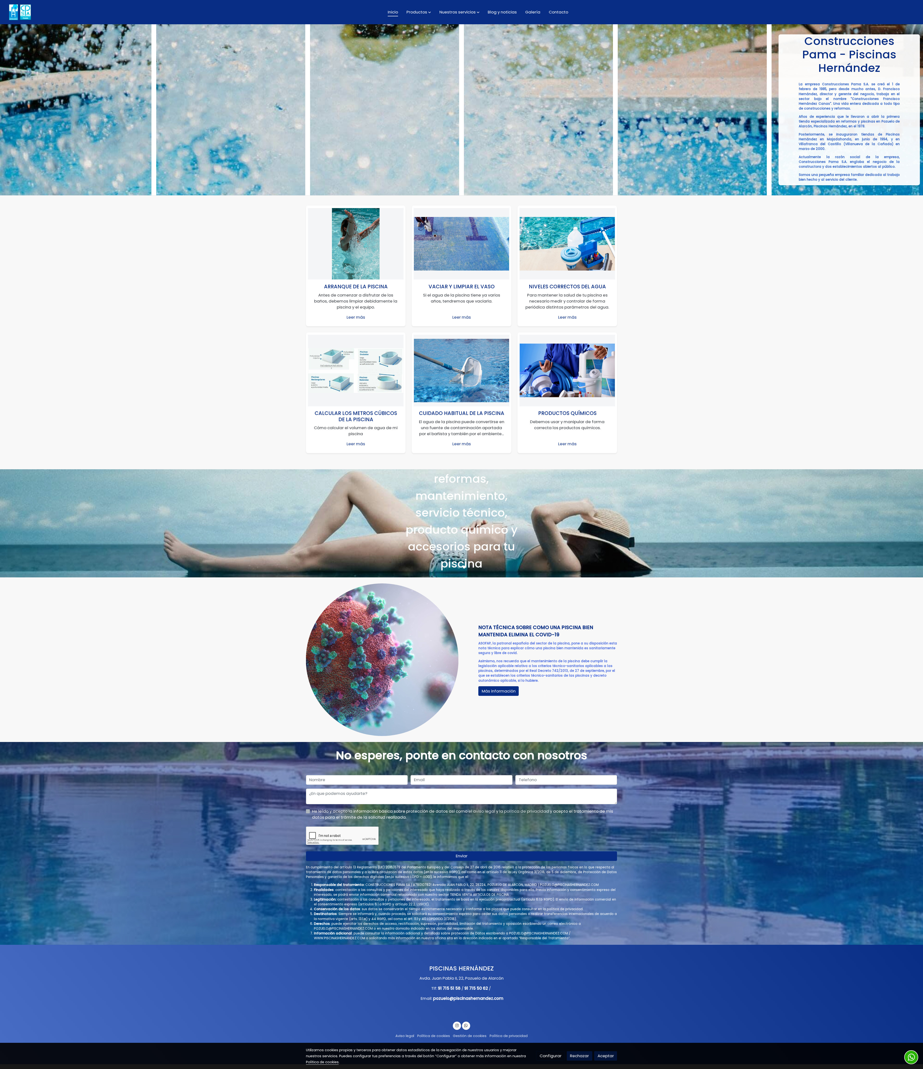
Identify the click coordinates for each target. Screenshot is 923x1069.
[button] (418, 12)
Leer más (356, 317)
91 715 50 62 (476, 988)
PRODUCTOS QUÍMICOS (567, 413)
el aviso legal (482, 811)
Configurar (550, 1056)
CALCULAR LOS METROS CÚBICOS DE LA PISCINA (356, 416)
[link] (19, 12)
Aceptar (606, 1056)
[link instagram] (457, 1025)
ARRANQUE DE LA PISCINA (356, 286)
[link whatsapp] (466, 1025)
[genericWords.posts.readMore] (355, 243)
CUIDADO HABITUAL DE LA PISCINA (461, 413)
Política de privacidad (509, 1035)
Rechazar (579, 1056)
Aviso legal (404, 1035)
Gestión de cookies (469, 1035)
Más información (461, 563)
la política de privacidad (524, 811)
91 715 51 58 (449, 988)
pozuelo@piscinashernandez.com (468, 998)
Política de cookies (433, 1035)
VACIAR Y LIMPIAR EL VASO (462, 286)
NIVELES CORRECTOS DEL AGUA (567, 286)
